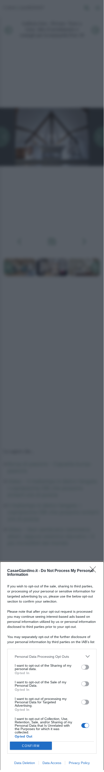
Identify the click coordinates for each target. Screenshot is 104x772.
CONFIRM (31, 746)
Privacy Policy (79, 763)
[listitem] (52, 656)
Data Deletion (24, 763)
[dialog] (52, 667)
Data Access (51, 763)
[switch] (85, 667)
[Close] (94, 571)
